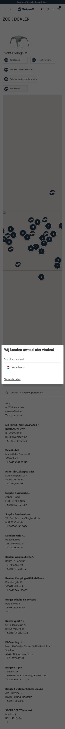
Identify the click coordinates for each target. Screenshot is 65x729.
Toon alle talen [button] (12, 379)
